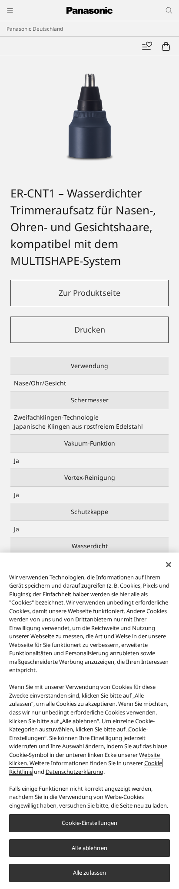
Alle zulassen (89, 872)
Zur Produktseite (89, 293)
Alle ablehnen (89, 848)
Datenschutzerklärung (74, 772)
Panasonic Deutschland (35, 28)
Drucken (89, 329)
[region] (89, 721)
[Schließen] (168, 564)
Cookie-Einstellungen (90, 823)
